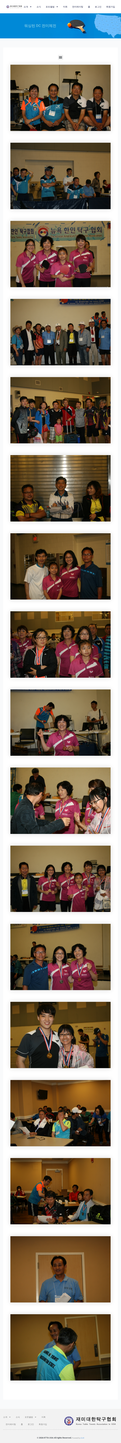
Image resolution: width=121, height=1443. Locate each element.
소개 (26, 6)
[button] (60, 57)
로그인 (98, 6)
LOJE (82, 1438)
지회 (65, 6)
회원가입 (110, 6)
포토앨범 (50, 6)
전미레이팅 (77, 6)
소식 (39, 6)
